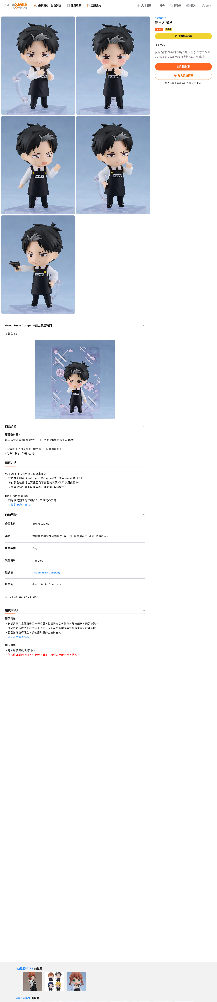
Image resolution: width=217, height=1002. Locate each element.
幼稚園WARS (162, 18)
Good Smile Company (47, 572)
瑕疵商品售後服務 (18, 637)
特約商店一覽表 (20, 504)
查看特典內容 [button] (185, 36)
